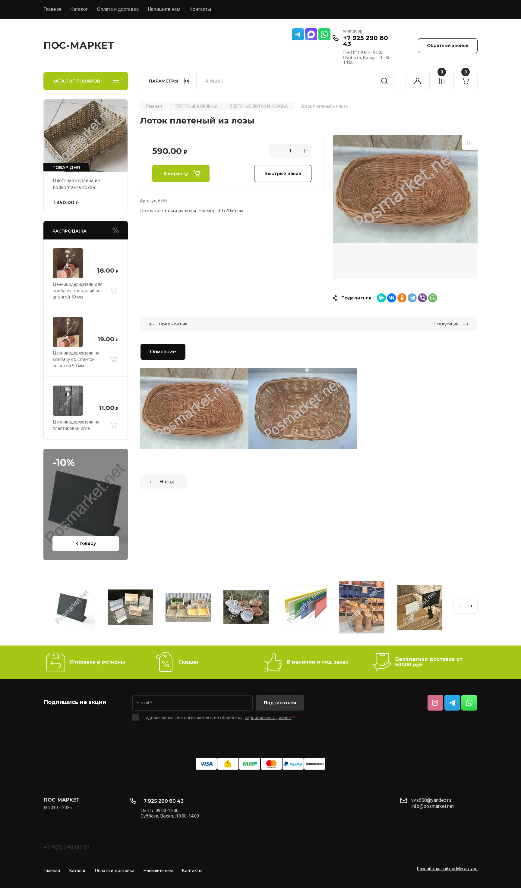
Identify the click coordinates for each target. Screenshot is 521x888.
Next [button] (472, 606)
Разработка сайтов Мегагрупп (447, 868)
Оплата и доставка (118, 9)
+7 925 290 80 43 (365, 41)
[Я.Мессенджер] (381, 297)
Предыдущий (173, 323)
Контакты (200, 9)
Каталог (79, 9)
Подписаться (280, 702)
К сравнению (470, 142)
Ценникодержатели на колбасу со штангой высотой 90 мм (76, 359)
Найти (384, 81)
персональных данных (268, 717)
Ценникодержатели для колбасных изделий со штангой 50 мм (78, 291)
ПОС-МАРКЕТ (78, 45)
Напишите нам (164, 9)
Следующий (446, 323)
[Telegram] (412, 297)
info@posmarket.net (432, 806)
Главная (52, 9)
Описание (163, 352)
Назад (167, 481)
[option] (405, 207)
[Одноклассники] (401, 297)
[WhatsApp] (432, 297)
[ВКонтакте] (391, 297)
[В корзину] (113, 290)
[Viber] (422, 297)
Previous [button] (459, 606)
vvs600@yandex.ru (431, 800)
